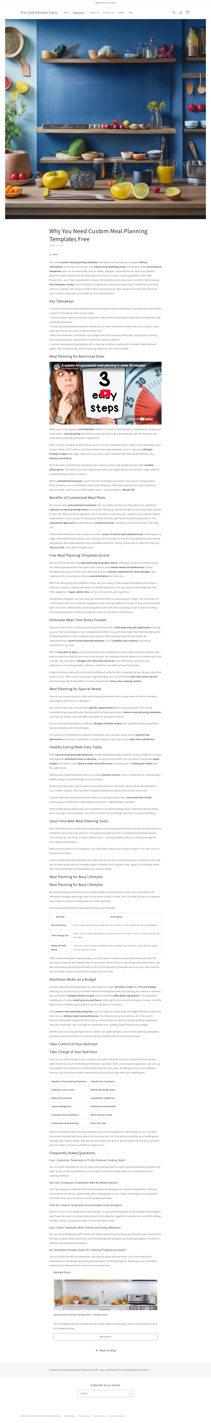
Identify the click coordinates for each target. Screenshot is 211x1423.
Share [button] (55, 254)
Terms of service (99, 1416)
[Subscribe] (129, 1393)
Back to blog (108, 1350)
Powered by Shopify (53, 1416)
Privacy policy (84, 1416)
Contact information (117, 1416)
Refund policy (69, 1416)
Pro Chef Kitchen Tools (36, 1416)
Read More (105, 1336)
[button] (79, 12)
